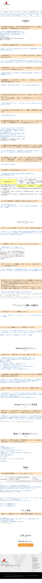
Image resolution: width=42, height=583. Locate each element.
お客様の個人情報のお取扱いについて (20, 575)
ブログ (35, 562)
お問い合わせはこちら (25, 545)
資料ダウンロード (37, 565)
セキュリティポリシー (8, 575)
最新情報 (36, 560)
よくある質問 (36, 567)
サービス (2, 8)
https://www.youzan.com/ (7, 522)
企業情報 (36, 558)
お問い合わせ (36, 564)
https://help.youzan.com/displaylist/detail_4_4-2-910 (24, 421)
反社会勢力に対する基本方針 (33, 575)
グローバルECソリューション (9, 574)
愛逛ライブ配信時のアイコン (17, 15)
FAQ (7, 8)
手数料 (31, 15)
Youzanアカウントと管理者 (5, 15)
